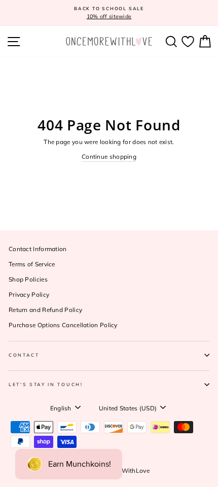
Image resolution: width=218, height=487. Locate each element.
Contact (24, 355)
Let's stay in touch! (46, 384)
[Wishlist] (187, 41)
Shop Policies (28, 279)
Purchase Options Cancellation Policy (63, 325)
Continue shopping (109, 156)
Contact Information (38, 249)
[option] (109, 13)
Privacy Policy (29, 294)
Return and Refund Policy (45, 310)
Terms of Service (32, 264)
